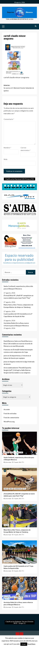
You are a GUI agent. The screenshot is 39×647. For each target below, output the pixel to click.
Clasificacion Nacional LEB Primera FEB (19, 179)
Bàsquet (6, 452)
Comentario (9, 119)
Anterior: (19, 88)
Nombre (7, 148)
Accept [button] (24, 644)
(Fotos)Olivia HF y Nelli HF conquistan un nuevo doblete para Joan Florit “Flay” (18, 297)
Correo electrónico (25, 149)
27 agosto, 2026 (17, 462)
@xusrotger (8, 462)
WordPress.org (9, 422)
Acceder (7, 409)
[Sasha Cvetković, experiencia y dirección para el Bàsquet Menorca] (19, 443)
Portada (12, 452)
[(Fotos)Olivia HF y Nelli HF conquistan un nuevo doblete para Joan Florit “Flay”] (19, 479)
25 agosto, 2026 (17, 571)
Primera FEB (19, 452)
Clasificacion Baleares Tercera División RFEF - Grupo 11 (19, 622)
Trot (24, 488)
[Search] (35, 26)
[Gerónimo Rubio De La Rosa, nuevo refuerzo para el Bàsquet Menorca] (19, 588)
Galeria (6, 488)
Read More (31, 644)
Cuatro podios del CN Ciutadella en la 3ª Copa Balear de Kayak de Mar (18, 315)
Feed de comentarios (11, 417)
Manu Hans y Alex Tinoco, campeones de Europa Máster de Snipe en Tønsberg (18, 306)
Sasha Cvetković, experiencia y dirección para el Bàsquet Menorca (18, 287)
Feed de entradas (10, 413)
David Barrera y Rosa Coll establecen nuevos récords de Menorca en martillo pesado (18, 343)
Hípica (11, 488)
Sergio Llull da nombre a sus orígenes (17, 373)
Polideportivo (17, 488)
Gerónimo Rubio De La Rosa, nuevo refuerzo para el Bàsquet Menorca (16, 324)
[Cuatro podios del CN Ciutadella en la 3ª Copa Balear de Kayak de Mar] (19, 552)
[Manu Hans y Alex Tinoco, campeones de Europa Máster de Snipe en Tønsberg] (19, 515)
